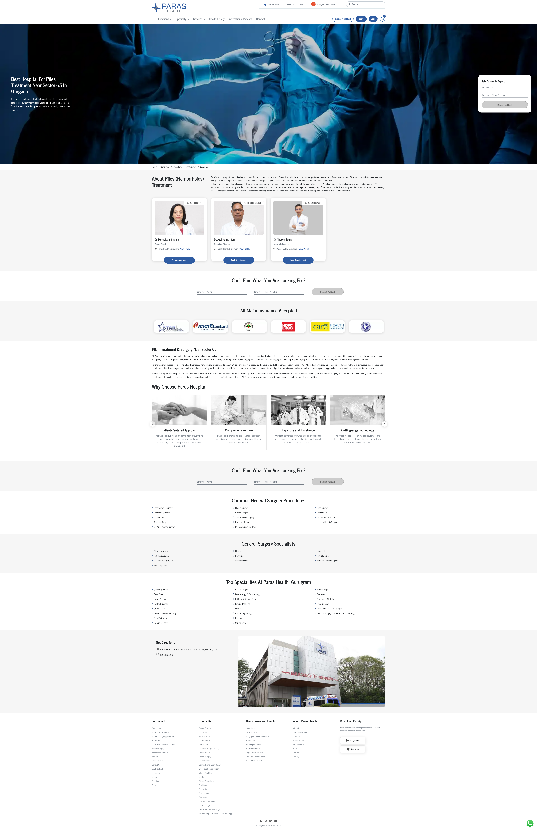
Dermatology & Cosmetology (248, 594)
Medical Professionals (254, 760)
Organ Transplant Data (254, 752)
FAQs (295, 748)
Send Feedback (157, 768)
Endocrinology (323, 603)
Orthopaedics (159, 608)
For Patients (159, 721)
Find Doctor (156, 728)
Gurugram (164, 166)
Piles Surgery (190, 166)
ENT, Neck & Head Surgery (247, 599)
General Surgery (161, 622)
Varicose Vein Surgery (244, 517)
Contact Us (262, 19)
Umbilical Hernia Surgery (327, 522)
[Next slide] (384, 424)
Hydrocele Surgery (162, 512)
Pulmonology (322, 589)
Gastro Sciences (161, 603)
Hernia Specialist (161, 565)
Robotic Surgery (158, 748)
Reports (361, 18)
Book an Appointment (160, 732)
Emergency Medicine (326, 599)
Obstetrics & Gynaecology (165, 613)
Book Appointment (179, 260)
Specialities (206, 721)
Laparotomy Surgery (326, 517)
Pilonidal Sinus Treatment (246, 526)
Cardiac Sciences (161, 589)
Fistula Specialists (161, 555)
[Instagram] (270, 821)
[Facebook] (261, 821)
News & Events (252, 732)
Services (197, 19)
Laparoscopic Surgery (163, 507)
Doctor (154, 776)
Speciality (181, 19)
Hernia (238, 551)
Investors (296, 736)
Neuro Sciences (160, 599)
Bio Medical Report (253, 748)
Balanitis (239, 555)
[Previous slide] (152, 424)
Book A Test (156, 740)
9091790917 (331, 4)
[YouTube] (276, 821)
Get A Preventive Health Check (163, 744)
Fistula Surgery (241, 512)
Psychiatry (239, 618)
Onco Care (158, 594)
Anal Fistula (322, 512)
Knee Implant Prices (253, 744)
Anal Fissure (159, 517)
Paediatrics (321, 594)
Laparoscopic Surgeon (163, 560)
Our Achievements (300, 732)
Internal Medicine (242, 603)
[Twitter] (266, 821)
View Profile (185, 248)
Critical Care (240, 622)
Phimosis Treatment (244, 522)
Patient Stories (157, 760)
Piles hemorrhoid (161, 551)
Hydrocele (321, 551)
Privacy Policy (298, 744)
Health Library (217, 19)
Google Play (354, 740)
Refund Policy (298, 740)
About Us (290, 4)
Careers (296, 752)
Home (154, 166)
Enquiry (296, 756)
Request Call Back (504, 105)
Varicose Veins (241, 560)
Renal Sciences (160, 618)
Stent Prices (250, 740)
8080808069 (273, 4)
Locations (163, 19)
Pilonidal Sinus (323, 555)
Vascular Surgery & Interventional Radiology (336, 613)
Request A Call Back (343, 18)
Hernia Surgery (241, 507)
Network (155, 756)
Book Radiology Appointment (163, 736)
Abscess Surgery (161, 522)
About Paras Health (305, 721)
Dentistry (239, 608)
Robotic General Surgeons (328, 560)
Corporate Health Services (256, 756)
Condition (155, 780)
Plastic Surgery (241, 589)
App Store (355, 749)
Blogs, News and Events (260, 721)
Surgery (155, 785)
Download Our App (351, 721)
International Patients (240, 19)
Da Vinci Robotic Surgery (164, 526)
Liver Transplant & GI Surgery (329, 608)
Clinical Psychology (243, 613)
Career (301, 4)
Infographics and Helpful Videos (258, 736)
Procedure (177, 166)
